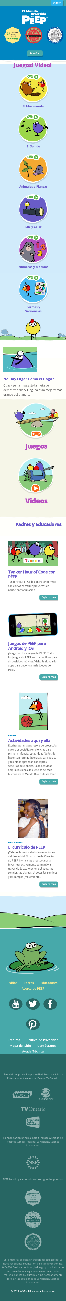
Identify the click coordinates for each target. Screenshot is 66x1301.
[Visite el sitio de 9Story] (46, 1095)
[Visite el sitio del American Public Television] (33, 1122)
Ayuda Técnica (33, 1051)
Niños (13, 983)
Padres (29, 983)
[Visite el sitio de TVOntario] (33, 1109)
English (57, 2)
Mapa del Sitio (20, 1046)
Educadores (49, 983)
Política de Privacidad (42, 1040)
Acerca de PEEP (33, 988)
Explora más (48, 597)
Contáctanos (46, 1046)
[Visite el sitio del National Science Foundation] (33, 1162)
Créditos (14, 1040)
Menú (34, 53)
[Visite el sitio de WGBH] (22, 1094)
